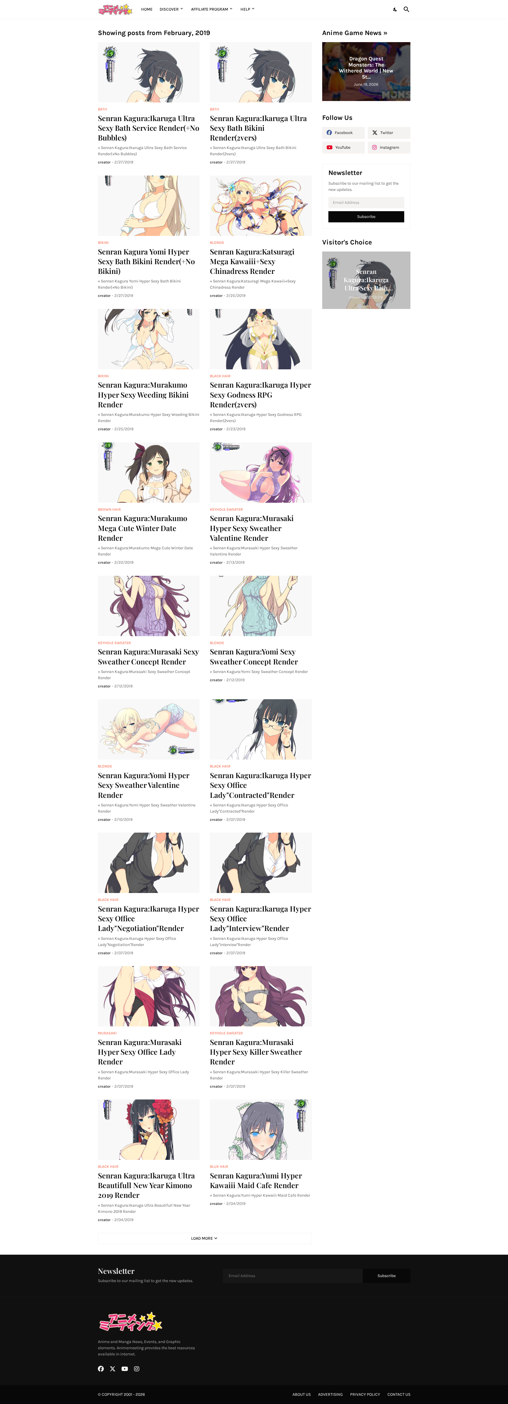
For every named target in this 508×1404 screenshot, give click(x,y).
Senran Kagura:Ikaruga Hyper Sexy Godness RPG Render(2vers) (260, 394)
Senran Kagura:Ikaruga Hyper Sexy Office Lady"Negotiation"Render (148, 918)
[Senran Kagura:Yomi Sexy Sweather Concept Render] (261, 606)
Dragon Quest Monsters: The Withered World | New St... (366, 67)
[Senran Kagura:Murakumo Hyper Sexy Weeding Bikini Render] (149, 339)
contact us (398, 1394)
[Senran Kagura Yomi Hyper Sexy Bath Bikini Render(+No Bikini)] (149, 206)
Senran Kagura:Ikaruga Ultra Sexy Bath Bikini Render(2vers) (258, 128)
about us (302, 1394)
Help (245, 9)
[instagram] (136, 1369)
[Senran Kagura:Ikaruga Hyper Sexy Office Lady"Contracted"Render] (261, 729)
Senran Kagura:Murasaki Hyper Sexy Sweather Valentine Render (252, 528)
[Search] (405, 9)
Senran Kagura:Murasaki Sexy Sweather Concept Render (148, 656)
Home (147, 9)
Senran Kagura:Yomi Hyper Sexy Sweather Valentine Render (143, 785)
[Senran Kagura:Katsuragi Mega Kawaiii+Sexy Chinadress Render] (261, 206)
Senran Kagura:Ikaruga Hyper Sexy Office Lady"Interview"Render (260, 918)
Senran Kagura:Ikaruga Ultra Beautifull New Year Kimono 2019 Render (146, 1185)
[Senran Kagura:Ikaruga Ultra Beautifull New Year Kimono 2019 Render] (149, 1129)
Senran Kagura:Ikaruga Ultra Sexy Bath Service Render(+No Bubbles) (148, 128)
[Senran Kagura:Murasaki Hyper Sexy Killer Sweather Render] (261, 996)
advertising (330, 1394)
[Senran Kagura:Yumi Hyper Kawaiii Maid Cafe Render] (261, 1129)
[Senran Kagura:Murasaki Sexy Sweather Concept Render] (149, 606)
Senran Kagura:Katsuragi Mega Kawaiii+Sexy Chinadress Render (252, 261)
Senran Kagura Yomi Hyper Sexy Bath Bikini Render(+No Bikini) (146, 261)
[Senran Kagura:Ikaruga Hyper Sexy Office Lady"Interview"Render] (261, 863)
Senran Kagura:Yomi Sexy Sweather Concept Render (254, 656)
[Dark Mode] (395, 9)
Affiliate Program (209, 9)
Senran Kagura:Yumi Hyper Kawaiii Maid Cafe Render (256, 1180)
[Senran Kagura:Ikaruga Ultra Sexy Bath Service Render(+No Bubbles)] (149, 72)
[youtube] (124, 1369)
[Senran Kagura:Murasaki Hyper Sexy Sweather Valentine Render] (261, 472)
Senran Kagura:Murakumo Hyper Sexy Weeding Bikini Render (143, 394)
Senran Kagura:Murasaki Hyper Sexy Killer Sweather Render (256, 1051)
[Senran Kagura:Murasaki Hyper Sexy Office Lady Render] (149, 996)
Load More (202, 1238)
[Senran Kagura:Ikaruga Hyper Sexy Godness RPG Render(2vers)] (261, 339)
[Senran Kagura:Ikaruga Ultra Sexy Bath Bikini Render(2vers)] (261, 72)
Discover (169, 9)
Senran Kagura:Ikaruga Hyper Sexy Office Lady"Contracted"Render (260, 785)
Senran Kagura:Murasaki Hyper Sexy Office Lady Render (140, 1051)
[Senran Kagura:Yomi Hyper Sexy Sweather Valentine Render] (149, 729)
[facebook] (101, 1369)
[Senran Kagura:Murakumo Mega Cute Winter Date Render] (149, 472)
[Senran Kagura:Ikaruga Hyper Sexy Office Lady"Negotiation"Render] (149, 863)
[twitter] (113, 1369)
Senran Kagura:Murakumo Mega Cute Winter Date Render (142, 528)
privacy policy (365, 1394)
